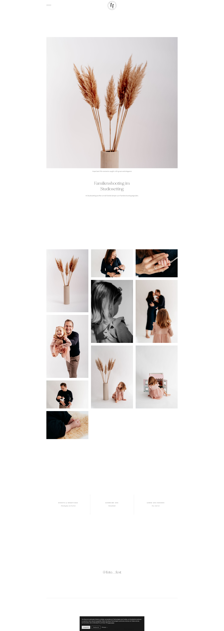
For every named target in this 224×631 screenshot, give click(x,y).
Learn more (111, 622)
